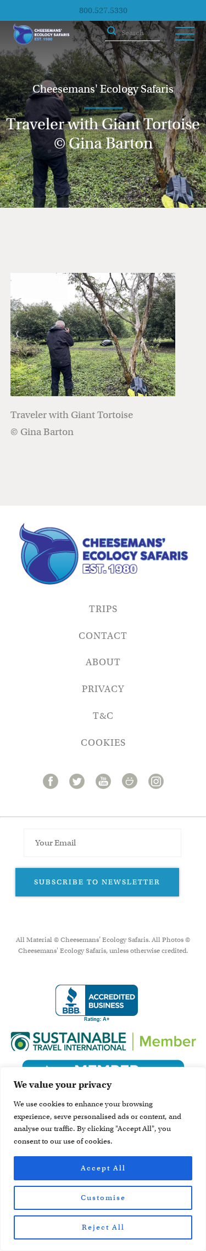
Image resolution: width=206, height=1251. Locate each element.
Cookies (103, 743)
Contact (103, 636)
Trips (103, 609)
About (103, 662)
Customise (103, 1197)
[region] (103, 1159)
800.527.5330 (103, 10)
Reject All (103, 1227)
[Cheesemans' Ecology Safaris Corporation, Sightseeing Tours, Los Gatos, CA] (96, 1003)
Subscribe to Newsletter (97, 882)
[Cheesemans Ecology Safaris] (41, 34)
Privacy (103, 689)
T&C (103, 716)
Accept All (103, 1168)
